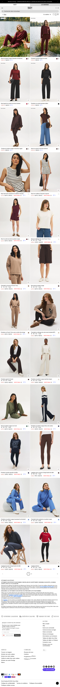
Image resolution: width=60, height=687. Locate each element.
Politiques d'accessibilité (35, 683)
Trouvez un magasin (6, 652)
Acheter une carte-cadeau (8, 654)
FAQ (44, 625)
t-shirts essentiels (17, 596)
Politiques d (30, 659)
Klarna (3, 662)
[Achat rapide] (28, 55)
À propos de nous (28, 652)
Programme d (30, 656)
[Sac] (58, 8)
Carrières (26, 654)
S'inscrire (17, 635)
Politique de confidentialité (8, 683)
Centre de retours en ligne (49, 630)
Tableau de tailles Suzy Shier (50, 638)
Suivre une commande (48, 628)
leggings (5, 599)
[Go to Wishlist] (54, 8)
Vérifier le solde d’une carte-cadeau (10, 658)
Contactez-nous (47, 642)
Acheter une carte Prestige (8, 660)
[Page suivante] (57, 573)
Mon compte (46, 623)
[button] (58, 8)
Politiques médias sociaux (8, 685)
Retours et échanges (48, 634)
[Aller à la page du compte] (56, 8)
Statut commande (47, 632)
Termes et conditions (22, 683)
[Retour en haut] (57, 683)
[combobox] (30, 11)
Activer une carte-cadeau (7, 656)
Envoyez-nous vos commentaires (47, 645)
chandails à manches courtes (16, 595)
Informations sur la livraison (50, 636)
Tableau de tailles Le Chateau (50, 640)
